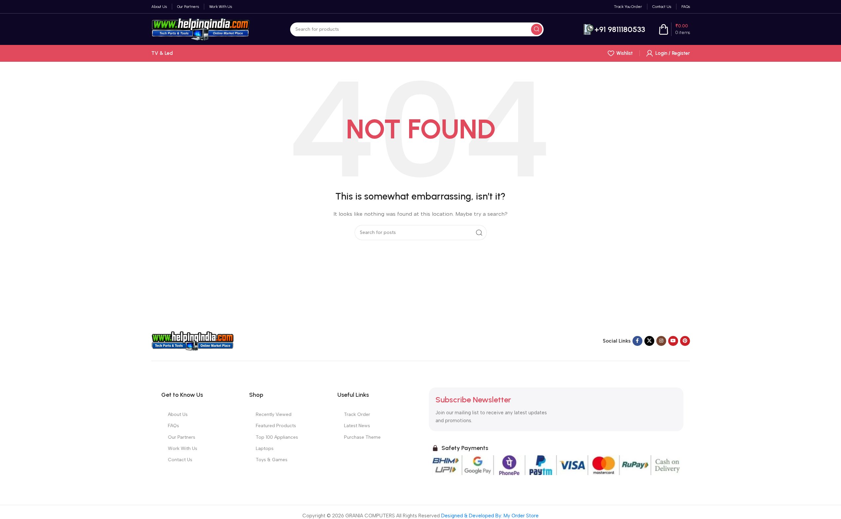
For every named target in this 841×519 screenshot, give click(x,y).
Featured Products (276, 425)
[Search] (536, 29)
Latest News (357, 425)
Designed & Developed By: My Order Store (489, 516)
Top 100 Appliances (277, 437)
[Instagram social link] (661, 341)
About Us (178, 414)
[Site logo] (200, 29)
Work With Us (182, 448)
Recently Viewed (273, 414)
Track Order (357, 414)
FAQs (173, 425)
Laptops (265, 448)
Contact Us (180, 460)
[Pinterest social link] (685, 341)
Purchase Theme (362, 437)
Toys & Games (271, 460)
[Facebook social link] (637, 341)
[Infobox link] (614, 29)
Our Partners (181, 437)
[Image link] (192, 341)
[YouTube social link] (673, 341)
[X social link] (649, 341)
